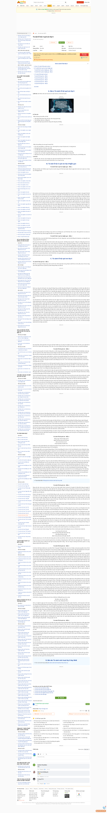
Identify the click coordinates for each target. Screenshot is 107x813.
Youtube (42, 794)
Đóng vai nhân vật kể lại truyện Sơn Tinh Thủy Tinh (24, 678)
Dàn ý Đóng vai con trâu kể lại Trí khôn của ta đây (24, 606)
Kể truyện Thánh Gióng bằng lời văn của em (24, 316)
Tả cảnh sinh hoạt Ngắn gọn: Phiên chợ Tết (23, 462)
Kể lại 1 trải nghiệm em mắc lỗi (24, 209)
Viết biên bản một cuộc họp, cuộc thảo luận (24, 772)
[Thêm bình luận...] (63, 757)
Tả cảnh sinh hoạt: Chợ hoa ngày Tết (42, 689)
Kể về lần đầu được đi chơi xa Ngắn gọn (24, 144)
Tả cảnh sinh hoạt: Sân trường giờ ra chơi (24, 501)
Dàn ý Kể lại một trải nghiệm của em (24, 85)
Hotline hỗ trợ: (54, 10)
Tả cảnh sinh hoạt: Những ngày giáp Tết (24, 488)
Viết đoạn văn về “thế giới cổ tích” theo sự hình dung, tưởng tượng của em (24, 40)
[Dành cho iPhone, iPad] (67, 795)
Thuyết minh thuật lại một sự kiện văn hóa (24, 573)
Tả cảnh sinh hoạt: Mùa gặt (40, 694)
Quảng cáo (19, 797)
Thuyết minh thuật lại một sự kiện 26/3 (24, 566)
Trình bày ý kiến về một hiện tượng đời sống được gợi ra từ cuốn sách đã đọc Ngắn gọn (25, 745)
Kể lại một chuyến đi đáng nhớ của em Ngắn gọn (25, 154)
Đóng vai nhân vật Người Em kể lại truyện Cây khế (25, 674)
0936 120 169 (21, 800)
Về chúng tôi (19, 792)
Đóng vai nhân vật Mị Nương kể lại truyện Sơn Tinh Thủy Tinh (24, 688)
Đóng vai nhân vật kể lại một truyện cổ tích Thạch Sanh (23, 633)
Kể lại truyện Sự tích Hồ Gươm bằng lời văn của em (24, 326)
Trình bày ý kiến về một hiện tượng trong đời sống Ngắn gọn (25, 741)
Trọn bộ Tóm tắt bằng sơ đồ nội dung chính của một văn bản (24, 783)
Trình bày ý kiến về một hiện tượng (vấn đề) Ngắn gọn (25, 734)
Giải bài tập (55, 794)
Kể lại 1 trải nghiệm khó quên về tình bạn (24, 212)
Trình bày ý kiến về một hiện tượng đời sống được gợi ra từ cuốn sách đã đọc (25, 758)
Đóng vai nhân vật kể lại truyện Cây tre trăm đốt (24, 630)
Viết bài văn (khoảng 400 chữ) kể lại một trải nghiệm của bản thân (24, 169)
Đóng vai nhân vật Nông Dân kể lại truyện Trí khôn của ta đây (25, 698)
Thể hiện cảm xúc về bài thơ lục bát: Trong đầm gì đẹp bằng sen (24, 426)
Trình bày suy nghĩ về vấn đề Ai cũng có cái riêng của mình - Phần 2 (24, 58)
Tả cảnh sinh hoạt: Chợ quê (23, 509)
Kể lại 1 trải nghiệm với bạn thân (24, 180)
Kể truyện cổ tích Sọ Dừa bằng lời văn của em (24, 303)
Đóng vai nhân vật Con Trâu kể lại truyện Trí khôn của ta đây (24, 691)
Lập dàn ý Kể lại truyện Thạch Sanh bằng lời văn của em (24, 255)
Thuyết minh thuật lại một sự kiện (24, 556)
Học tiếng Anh (55, 792)
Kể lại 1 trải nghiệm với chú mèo (24, 186)
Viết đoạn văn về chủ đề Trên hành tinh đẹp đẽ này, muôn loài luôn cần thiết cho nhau (24, 68)
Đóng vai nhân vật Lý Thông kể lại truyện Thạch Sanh (24, 636)
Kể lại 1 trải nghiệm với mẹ (23, 184)
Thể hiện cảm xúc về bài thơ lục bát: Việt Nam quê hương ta (24, 400)
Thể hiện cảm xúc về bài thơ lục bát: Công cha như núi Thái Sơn (24, 413)
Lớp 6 (36, 33)
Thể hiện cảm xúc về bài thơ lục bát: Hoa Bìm (24, 403)
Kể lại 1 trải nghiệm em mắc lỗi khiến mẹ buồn (24, 198)
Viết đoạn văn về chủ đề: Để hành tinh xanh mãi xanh (24, 72)
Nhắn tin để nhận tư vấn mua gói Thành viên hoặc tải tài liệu (54, 9)
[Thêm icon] (38, 754)
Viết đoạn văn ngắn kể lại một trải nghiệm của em (24, 107)
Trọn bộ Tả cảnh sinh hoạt (23, 483)
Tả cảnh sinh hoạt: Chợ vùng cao (24, 511)
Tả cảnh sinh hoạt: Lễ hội (23, 515)
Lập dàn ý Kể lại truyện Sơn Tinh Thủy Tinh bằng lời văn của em (24, 259)
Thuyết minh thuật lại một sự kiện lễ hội (24, 583)
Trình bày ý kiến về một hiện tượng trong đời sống (25, 754)
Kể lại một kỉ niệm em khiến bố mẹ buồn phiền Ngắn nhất (24, 157)
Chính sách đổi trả (32, 798)
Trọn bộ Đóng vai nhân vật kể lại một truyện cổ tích (24, 626)
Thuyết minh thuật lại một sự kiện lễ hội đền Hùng (24, 586)
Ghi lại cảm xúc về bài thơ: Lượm (24, 372)
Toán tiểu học (55, 795)
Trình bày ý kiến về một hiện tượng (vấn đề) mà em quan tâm (25, 751)
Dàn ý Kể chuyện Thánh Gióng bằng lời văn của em (24, 252)
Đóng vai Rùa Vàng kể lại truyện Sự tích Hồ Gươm (24, 718)
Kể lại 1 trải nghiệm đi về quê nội (24, 218)
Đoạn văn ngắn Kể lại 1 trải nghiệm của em (23, 111)
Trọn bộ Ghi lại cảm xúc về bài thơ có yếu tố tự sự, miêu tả (24, 349)
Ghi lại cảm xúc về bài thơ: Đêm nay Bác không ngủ (24, 363)
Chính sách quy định (33, 792)
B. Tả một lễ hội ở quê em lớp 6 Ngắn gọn (43, 68)
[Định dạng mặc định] (46, 754)
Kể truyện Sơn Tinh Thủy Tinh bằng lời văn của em (24, 313)
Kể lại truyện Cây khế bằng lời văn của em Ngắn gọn (24, 271)
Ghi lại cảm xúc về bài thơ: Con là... (24, 369)
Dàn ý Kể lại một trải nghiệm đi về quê (24, 89)
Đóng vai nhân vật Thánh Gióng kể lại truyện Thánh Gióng (25, 701)
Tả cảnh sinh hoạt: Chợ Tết (23, 507)
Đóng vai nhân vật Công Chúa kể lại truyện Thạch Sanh (24, 643)
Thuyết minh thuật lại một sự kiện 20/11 (24, 563)
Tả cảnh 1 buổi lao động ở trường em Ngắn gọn (24, 161)
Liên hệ (18, 798)
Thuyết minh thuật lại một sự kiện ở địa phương (24, 576)
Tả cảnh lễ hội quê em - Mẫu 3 (41, 79)
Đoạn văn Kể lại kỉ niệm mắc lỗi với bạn (25, 117)
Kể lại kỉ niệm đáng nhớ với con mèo (24, 189)
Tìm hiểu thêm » (37, 57)
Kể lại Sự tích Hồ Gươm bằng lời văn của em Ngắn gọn (24, 287)
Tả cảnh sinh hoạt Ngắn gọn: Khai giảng (24, 466)
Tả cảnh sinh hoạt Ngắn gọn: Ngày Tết (25, 479)
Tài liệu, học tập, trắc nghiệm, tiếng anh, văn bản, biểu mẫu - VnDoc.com (24, 2)
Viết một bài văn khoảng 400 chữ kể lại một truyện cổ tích (24, 296)
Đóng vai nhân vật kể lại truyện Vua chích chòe (24, 653)
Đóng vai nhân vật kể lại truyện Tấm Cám (24, 646)
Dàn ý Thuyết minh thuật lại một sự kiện (24, 547)
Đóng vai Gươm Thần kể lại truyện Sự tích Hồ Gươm (24, 721)
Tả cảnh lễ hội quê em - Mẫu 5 (41, 83)
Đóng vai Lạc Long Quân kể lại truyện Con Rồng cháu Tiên (24, 704)
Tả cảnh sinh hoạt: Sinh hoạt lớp (24, 494)
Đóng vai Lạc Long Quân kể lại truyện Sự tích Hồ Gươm (24, 725)
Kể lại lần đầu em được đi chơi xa (24, 232)
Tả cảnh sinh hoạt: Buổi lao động (41, 687)
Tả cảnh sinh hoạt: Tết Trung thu (24, 531)
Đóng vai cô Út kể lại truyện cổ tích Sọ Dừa (25, 668)
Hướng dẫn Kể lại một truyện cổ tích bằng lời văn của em (24, 245)
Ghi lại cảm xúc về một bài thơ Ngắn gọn (24, 341)
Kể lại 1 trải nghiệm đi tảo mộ (23, 223)
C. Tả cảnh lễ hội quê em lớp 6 (40, 74)
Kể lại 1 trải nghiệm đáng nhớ (23, 207)
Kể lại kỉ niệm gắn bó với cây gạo (24, 230)
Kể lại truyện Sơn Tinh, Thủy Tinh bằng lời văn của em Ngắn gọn (24, 281)
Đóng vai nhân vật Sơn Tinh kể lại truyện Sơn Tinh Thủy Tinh (24, 684)
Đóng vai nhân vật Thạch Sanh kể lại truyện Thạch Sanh (24, 640)
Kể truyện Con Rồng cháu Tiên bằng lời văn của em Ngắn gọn (24, 274)
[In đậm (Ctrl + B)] (40, 754)
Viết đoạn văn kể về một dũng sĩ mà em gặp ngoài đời (24, 36)
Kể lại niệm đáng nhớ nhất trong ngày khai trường (24, 228)
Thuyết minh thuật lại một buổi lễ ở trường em (25, 593)
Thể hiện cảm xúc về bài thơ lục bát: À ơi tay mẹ (24, 410)
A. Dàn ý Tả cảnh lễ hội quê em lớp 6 (42, 66)
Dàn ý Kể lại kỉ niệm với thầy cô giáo (24, 92)
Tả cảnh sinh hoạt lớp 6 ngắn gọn (24, 460)
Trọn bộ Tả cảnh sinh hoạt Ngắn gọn (24, 457)
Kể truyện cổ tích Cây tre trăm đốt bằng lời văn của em (24, 306)
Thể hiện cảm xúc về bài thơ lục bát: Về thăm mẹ (24, 406)
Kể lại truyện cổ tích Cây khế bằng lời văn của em (24, 323)
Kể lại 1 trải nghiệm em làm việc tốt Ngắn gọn (24, 134)
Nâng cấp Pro (80, 2)
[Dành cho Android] (67, 797)
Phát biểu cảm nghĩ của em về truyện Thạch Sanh (24, 48)
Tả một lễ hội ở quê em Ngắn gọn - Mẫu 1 (43, 70)
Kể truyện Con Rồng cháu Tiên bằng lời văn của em (24, 309)
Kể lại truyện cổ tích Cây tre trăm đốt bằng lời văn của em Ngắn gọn (24, 277)
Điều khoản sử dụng (33, 794)
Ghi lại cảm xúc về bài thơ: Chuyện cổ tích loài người (25, 356)
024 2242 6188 (75, 802)
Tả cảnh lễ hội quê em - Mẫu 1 (41, 76)
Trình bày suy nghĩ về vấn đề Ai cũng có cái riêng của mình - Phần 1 (24, 54)
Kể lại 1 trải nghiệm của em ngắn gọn (24, 131)
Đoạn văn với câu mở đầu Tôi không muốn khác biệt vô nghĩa (24, 62)
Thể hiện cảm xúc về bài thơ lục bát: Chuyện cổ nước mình (24, 396)
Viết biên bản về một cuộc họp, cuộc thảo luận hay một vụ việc (24, 767)
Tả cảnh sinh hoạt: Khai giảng (24, 496)
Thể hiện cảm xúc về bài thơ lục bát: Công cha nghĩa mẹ (24, 420)
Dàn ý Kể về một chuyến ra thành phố (24, 102)
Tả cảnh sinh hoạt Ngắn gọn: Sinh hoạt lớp (24, 469)
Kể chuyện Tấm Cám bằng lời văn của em (24, 319)
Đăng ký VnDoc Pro (21, 795)
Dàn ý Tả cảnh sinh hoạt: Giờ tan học (24, 449)
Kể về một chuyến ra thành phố (24, 234)
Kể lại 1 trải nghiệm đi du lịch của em (24, 195)
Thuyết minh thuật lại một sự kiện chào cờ (24, 579)
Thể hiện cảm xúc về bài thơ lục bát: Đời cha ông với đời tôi (24, 393)
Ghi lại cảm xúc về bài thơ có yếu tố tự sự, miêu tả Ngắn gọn (24, 337)
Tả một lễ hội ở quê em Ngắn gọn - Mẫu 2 (43, 71)
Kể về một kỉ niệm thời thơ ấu (23, 182)
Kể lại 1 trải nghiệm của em (23, 172)
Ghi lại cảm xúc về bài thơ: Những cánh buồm (24, 366)
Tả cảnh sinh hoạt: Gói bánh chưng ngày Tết (44, 691)
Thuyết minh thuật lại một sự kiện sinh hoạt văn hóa (24, 569)
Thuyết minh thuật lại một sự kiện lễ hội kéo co (24, 589)
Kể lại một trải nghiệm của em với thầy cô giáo (24, 178)
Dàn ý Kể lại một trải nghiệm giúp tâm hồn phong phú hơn (24, 82)
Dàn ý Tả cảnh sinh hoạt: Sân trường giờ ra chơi (24, 442)
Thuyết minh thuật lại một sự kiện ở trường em (24, 559)
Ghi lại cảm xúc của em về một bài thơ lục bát (24, 390)
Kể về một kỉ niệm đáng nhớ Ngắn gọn (24, 127)
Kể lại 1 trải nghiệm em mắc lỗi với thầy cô (24, 215)
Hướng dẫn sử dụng (21, 794)
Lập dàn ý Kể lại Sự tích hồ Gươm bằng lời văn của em (24, 262)
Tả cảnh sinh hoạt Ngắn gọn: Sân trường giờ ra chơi (24, 473)
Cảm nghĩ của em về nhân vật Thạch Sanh (24, 44)
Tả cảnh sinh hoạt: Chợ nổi (43, 713)
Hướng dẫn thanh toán (33, 797)
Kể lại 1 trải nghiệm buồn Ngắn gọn (24, 137)
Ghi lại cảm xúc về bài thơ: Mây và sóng (24, 359)
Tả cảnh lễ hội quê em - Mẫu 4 (41, 81)
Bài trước (53, 42)
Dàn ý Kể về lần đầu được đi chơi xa (24, 95)
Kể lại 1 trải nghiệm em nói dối (24, 225)
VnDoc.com (33, 33)
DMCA (30, 800)
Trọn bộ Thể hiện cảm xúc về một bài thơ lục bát (24, 386)
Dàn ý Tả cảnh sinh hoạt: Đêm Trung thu (24, 452)
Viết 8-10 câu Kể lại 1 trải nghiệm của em (24, 114)
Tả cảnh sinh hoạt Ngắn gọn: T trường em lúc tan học (24, 476)
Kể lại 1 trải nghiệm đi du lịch (23, 192)
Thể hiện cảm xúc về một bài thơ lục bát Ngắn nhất (24, 381)
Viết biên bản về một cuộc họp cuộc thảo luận (24, 775)
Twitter (42, 795)
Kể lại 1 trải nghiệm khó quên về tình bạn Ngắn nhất (24, 141)
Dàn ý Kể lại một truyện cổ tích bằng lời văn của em (24, 249)
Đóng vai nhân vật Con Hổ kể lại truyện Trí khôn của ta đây (24, 694)
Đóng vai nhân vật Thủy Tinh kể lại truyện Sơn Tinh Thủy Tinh (24, 681)
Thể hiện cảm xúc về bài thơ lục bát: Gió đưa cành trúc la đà (24, 430)
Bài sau (69, 42)
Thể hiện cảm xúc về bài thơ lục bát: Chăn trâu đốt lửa (24, 423)
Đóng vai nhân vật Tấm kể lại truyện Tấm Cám (23, 650)
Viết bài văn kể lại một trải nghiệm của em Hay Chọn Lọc (24, 166)
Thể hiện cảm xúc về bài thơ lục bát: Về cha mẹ (24, 416)
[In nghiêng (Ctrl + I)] (43, 754)
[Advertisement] (53, 22)
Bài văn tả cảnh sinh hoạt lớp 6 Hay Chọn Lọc (58, 662)
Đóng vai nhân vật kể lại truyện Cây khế (24, 671)
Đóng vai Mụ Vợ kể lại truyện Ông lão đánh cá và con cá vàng (24, 708)
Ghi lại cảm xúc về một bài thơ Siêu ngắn (24, 344)
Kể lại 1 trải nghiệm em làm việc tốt (24, 201)
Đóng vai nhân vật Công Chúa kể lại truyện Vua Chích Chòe (24, 656)
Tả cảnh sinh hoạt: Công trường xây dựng (24, 537)
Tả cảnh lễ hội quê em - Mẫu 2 (41, 77)
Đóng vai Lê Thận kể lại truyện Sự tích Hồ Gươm (24, 715)
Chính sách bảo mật (33, 795)
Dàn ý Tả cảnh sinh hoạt (22, 437)
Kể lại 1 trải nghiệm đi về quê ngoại (23, 221)
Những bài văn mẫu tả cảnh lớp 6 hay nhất (52, 480)
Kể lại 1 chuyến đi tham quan (23, 236)
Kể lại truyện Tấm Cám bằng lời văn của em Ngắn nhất (24, 284)
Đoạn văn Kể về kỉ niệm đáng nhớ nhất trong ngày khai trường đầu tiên (24, 121)
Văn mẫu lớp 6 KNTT (42, 33)
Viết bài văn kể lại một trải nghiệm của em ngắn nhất (24, 147)
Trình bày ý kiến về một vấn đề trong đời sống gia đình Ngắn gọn (24, 738)
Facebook (43, 792)
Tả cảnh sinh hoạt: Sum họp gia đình (24, 534)
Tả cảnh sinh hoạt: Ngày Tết (23, 485)
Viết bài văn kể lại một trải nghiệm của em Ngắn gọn (24, 151)
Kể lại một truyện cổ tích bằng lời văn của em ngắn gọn (24, 267)
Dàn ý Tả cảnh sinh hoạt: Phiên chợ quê (24, 445)
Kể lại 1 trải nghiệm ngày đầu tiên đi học (24, 205)
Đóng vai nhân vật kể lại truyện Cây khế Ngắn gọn (24, 621)
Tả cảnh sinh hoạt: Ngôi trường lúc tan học (43, 692)
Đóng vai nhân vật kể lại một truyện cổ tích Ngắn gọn (23, 611)
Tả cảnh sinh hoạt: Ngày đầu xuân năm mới (24, 492)
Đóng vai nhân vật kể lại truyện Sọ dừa (24, 664)
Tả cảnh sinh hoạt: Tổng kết (23, 498)
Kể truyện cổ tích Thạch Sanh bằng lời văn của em (24, 299)
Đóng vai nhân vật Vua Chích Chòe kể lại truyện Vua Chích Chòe (23, 660)
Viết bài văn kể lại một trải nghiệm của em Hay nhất (24, 175)
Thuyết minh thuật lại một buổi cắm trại (24, 596)
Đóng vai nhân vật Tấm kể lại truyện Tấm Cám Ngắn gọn (23, 614)
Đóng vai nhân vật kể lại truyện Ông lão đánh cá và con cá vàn (24, 711)
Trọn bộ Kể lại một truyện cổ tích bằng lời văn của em (24, 293)
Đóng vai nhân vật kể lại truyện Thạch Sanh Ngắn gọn (24, 618)
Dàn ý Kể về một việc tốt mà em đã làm (24, 99)
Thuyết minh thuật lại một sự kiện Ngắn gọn (24, 552)
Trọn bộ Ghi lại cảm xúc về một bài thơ (25, 353)
